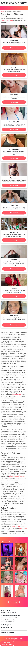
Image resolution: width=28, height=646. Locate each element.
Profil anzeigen (14, 47)
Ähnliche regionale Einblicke (16, 476)
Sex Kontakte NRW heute (7, 622)
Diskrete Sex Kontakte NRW (8, 612)
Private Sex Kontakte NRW (8, 620)
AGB (14, 640)
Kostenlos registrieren (7, 20)
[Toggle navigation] (3, 7)
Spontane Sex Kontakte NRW (9, 618)
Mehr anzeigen (14, 602)
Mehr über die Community (19, 526)
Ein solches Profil (17, 394)
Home (2, 11)
